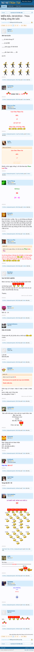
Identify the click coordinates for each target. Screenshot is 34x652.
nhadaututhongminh (11, 79)
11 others (24, 99)
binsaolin (10, 213)
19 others (28, 134)
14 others (24, 266)
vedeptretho (10, 407)
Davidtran (10, 272)
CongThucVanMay (20, 134)
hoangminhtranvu (12, 324)
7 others (24, 233)
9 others (24, 401)
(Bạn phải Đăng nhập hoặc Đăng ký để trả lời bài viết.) (21, 634)
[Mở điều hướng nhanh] (32, 12)
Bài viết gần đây (15, 8)
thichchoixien (11, 611)
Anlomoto (10, 436)
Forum (4, 6)
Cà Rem (4, 79)
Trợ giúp (31, 647)
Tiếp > (25, 25)
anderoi (9, 29)
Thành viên (10, 6)
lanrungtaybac (11, 494)
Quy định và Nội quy (29, 650)
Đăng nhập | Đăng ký (26, 1)
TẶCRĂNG (10, 582)
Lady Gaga (10, 477)
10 (21, 25)
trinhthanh (10, 459)
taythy (9, 141)
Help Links (18, 6)
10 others (24, 79)
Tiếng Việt (3, 647)
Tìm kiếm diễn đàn (6, 8)
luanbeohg (10, 86)
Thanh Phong (11, 181)
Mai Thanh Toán (5, 549)
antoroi (9, 349)
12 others (28, 173)
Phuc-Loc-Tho (11, 105)
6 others (24, 300)
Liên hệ (26, 647)
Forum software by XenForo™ (7, 650)
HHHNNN (9, 368)
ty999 (8, 556)
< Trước (3, 25)
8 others (24, 317)
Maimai (9, 306)
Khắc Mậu (18, 79)
